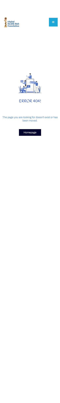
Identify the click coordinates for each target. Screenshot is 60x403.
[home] (11, 22)
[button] (53, 22)
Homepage (30, 132)
